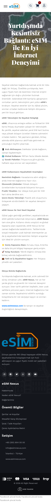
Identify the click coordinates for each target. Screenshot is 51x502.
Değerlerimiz (8, 400)
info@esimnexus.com (16, 448)
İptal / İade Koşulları (11, 423)
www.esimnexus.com (12, 306)
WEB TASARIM (28, 489)
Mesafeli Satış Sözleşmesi (14, 419)
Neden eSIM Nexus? (11, 395)
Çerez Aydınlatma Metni (13, 428)
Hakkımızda (7, 390)
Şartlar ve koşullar (11, 414)
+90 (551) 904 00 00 (15, 442)
